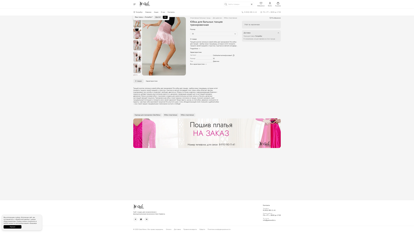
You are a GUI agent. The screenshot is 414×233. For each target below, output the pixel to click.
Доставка (177, 229)
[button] (261, 4)
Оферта (202, 229)
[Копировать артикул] (233, 55)
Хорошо (12, 227)
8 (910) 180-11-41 (269, 210)
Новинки (148, 12)
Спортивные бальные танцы (200, 18)
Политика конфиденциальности (219, 229)
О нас (163, 12)
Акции (156, 12)
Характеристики (152, 81)
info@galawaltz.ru (269, 220)
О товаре (138, 81)
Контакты (171, 12)
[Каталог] (134, 4)
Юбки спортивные (230, 18)
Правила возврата (190, 229)
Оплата (168, 229)
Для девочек (217, 18)
